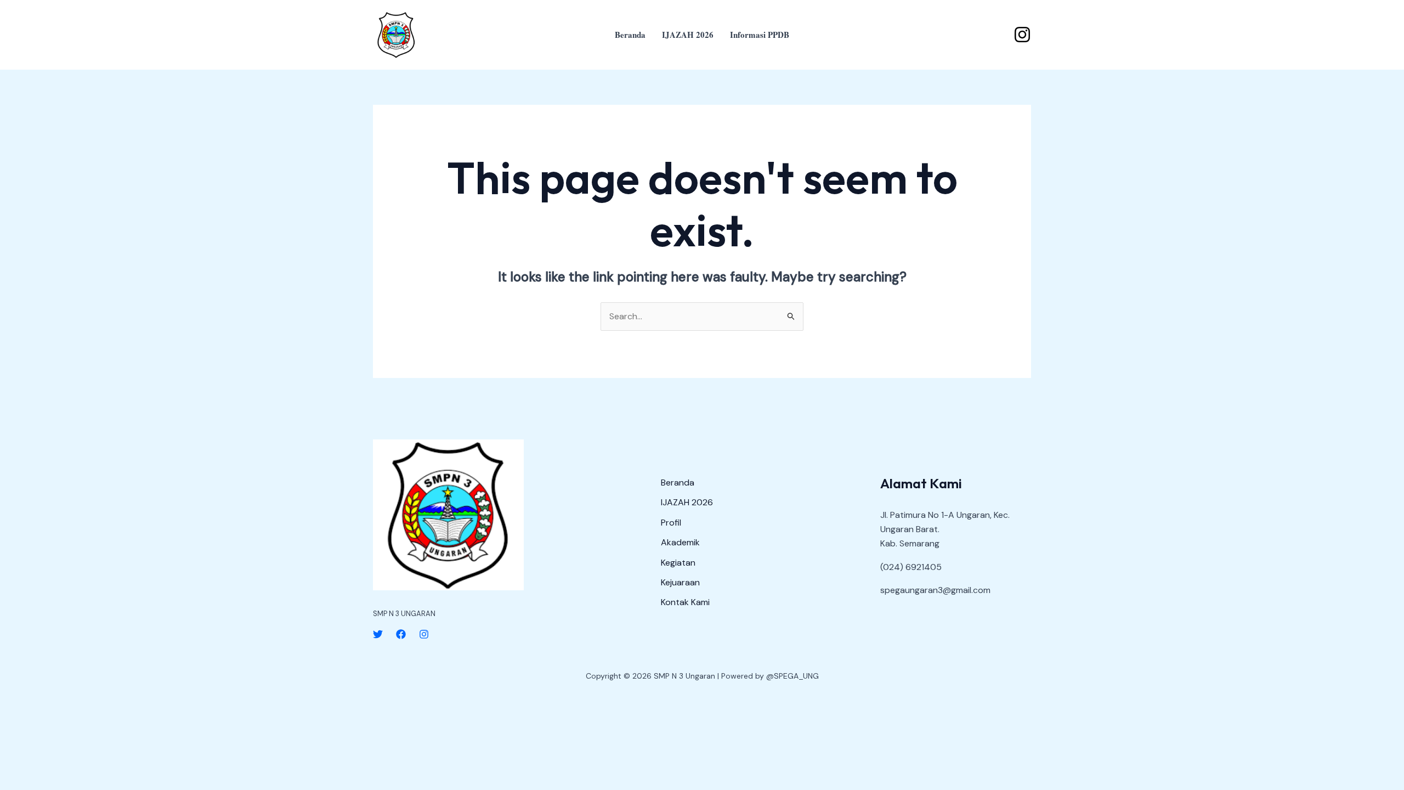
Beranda (630, 35)
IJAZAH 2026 (688, 35)
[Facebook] (401, 634)
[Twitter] (378, 634)
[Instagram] (1022, 34)
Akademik (680, 542)
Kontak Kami (685, 602)
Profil (671, 522)
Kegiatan (678, 562)
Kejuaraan (680, 582)
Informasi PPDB (759, 35)
